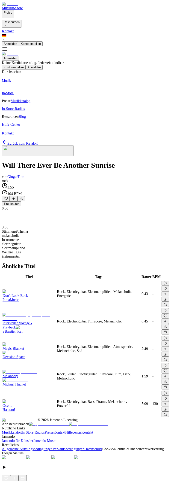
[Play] (38, 151)
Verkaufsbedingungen (68, 449)
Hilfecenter (73, 432)
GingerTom (15, 177)
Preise (8, 12)
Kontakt (8, 31)
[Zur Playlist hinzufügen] (14, 198)
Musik (6, 8)
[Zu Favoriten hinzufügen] (6, 198)
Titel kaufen (11, 204)
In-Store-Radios (33, 432)
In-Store (17, 8)
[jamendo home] (10, 4)
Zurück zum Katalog (22, 143)
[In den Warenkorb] (165, 304)
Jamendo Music (44, 441)
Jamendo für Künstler (17, 441)
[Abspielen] (165, 283)
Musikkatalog (12, 432)
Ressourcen (12, 22)
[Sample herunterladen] (21, 198)
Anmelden (10, 44)
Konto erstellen (31, 44)
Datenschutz (93, 449)
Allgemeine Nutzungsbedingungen (27, 449)
